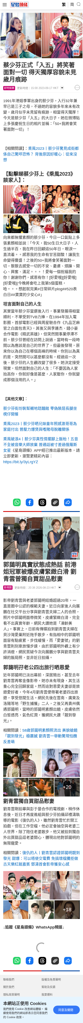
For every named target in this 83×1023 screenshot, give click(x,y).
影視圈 (8, 587)
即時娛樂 (9, 88)
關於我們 (8, 986)
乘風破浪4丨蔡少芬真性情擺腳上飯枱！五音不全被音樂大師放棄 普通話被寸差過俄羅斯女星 (40, 445)
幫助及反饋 (48, 986)
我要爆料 (47, 994)
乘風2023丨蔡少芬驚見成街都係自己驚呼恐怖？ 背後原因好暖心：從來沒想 (41, 154)
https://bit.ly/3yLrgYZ (20, 462)
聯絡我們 (8, 979)
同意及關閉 (65, 1010)
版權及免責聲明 (51, 979)
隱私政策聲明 (11, 994)
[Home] (19, 4)
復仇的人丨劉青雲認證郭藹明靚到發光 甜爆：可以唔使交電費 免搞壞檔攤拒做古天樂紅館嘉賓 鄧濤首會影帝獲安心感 (41, 858)
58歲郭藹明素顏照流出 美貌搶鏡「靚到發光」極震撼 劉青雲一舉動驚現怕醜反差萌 (40, 736)
